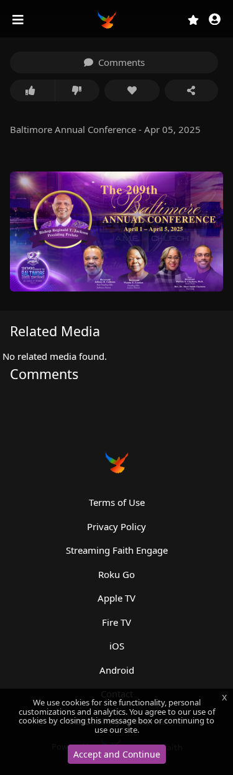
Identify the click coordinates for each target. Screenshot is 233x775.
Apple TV (116, 598)
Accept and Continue (116, 754)
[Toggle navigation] (19, 20)
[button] (215, 20)
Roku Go (116, 574)
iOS (116, 646)
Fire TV (116, 622)
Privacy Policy (116, 526)
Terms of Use (117, 502)
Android (116, 670)
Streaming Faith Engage (117, 550)
